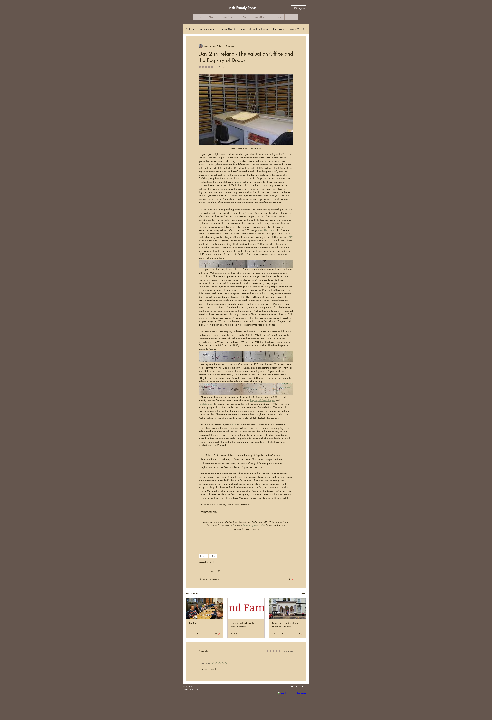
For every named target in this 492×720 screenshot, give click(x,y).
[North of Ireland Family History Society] (246, 608)
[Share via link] (218, 571)
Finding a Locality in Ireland (254, 28)
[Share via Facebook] (200, 571)
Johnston (203, 556)
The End (193, 623)
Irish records (279, 28)
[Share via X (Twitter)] (206, 571)
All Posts (190, 28)
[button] (303, 29)
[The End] (204, 608)
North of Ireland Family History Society (242, 625)
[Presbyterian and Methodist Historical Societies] (287, 608)
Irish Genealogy (207, 28)
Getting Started (227, 28)
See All (303, 593)
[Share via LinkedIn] (212, 571)
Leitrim (213, 556)
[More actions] (291, 46)
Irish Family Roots (242, 7)
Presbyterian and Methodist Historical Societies (285, 625)
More (293, 28)
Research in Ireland (206, 562)
